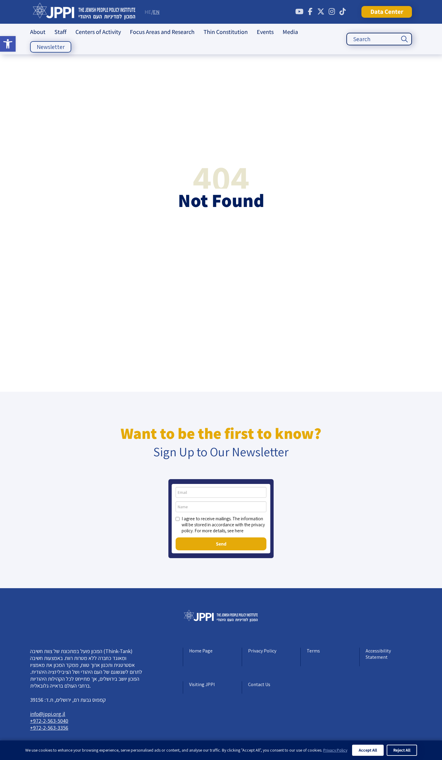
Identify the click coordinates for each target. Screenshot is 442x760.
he (148, 11)
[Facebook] (310, 12)
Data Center (386, 12)
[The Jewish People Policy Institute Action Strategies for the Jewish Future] (84, 12)
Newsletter (51, 47)
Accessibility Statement (378, 654)
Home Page (201, 651)
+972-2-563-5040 (49, 720)
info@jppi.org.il (47, 713)
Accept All (368, 750)
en (156, 11)
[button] (8, 44)
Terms (313, 651)
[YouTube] (299, 12)
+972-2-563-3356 (49, 727)
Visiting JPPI (202, 684)
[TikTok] (342, 12)
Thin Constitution (226, 32)
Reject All (401, 750)
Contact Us (259, 684)
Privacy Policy (262, 651)
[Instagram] (331, 12)
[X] (320, 12)
